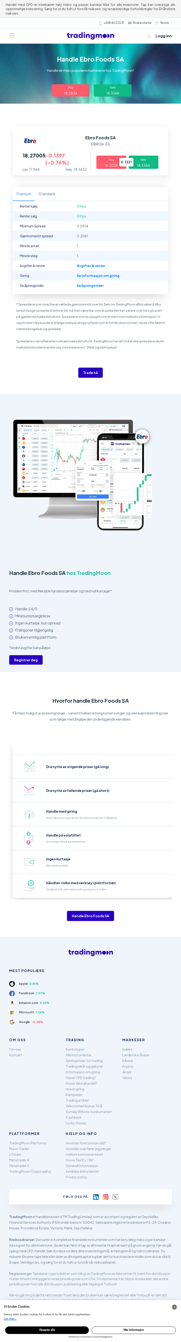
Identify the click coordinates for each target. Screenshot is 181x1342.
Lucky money (76, 1123)
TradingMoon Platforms (27, 1143)
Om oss (15, 1049)
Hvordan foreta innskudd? (86, 1143)
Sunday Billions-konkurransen (89, 1111)
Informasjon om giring (83, 1072)
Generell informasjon (82, 1166)
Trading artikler (77, 1100)
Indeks (127, 1049)
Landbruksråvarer (135, 1055)
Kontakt (15, 1055)
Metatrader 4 (19, 1160)
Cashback (74, 1117)
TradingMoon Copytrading (30, 1171)
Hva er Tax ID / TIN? (80, 1160)
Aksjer (127, 1072)
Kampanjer (74, 1094)
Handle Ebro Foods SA (90, 916)
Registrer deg (26, 660)
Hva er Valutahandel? (81, 1083)
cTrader (15, 1154)
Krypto (127, 1066)
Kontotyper (75, 1049)
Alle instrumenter (79, 1055)
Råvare (127, 1060)
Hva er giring (75, 1089)
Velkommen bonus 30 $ (84, 1106)
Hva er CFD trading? (81, 1077)
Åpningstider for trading (84, 1060)
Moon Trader (19, 1149)
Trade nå (90, 372)
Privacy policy (76, 1177)
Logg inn (164, 35)
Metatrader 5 (19, 1166)
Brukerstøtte (142, 23)
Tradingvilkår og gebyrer (84, 1066)
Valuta (127, 1077)
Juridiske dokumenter (82, 1171)
